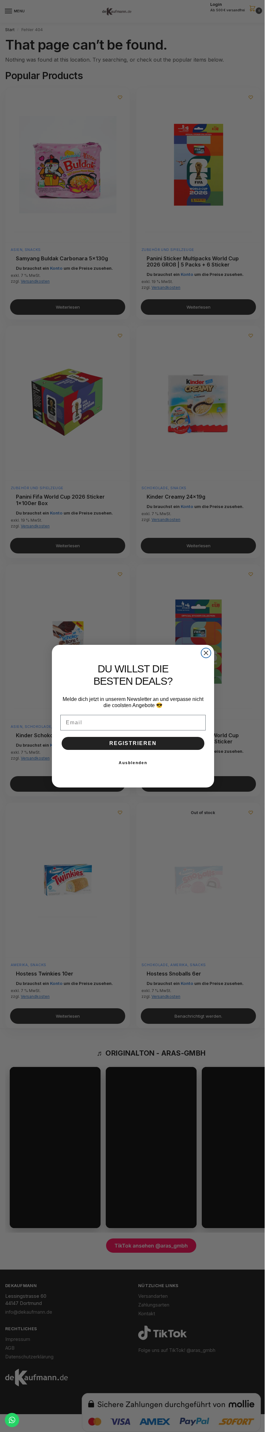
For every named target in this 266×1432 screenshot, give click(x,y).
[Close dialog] (206, 653)
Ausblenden (133, 763)
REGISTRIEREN (133, 743)
